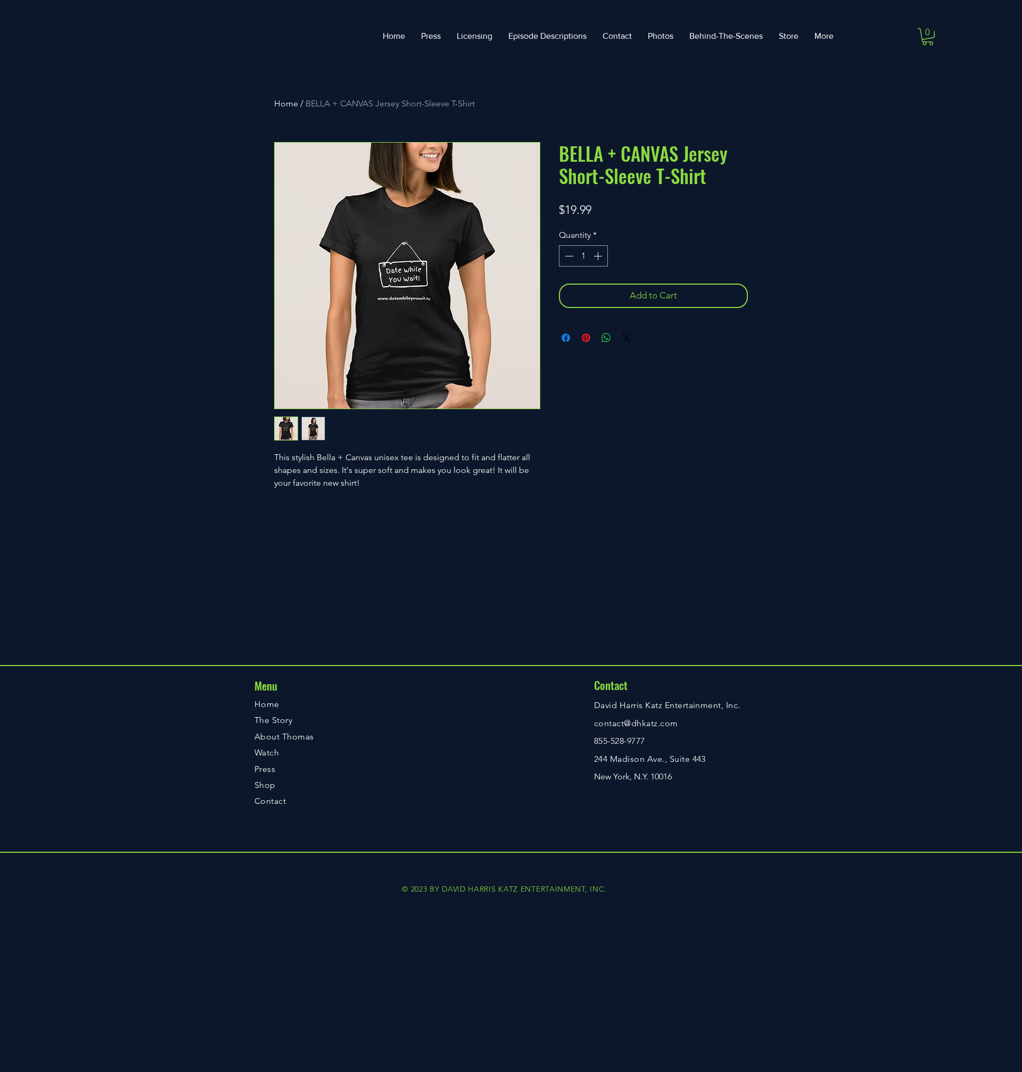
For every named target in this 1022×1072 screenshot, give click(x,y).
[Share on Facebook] (565, 337)
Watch (266, 752)
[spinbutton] (583, 256)
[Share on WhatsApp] (606, 337)
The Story (273, 720)
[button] (928, 36)
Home (286, 103)
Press (264, 769)
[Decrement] (568, 256)
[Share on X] (626, 337)
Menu (265, 685)
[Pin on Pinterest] (586, 337)
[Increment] (598, 256)
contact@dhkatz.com (636, 723)
